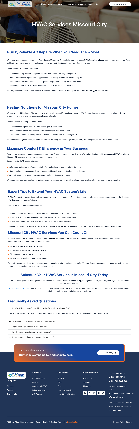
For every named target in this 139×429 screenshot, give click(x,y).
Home (43, 4)
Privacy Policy (118, 422)
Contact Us (93, 4)
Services (51, 4)
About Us (82, 4)
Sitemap (129, 422)
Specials (61, 4)
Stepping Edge (73, 422)
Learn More (71, 4)
